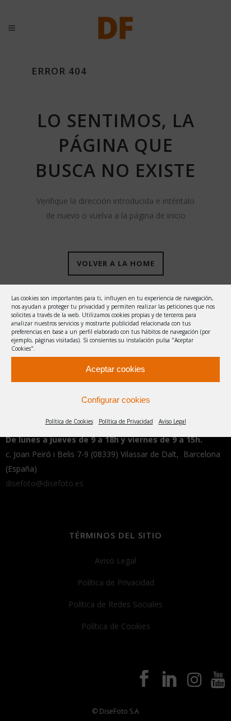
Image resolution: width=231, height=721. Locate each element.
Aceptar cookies (115, 369)
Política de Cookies (69, 421)
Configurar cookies (115, 399)
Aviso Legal (172, 421)
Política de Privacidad (126, 421)
